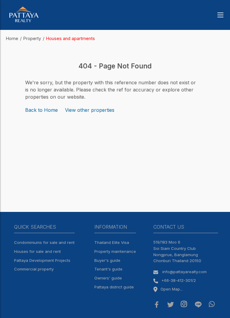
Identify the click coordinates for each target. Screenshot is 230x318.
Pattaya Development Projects (42, 260)
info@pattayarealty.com (184, 271)
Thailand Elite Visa (111, 242)
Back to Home (41, 110)
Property (32, 38)
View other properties (89, 110)
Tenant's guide (108, 269)
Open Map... (172, 289)
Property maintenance (115, 251)
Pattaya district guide (114, 287)
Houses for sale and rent (37, 251)
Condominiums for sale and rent (44, 242)
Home (12, 38)
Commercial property (34, 269)
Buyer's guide (107, 260)
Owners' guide (108, 278)
